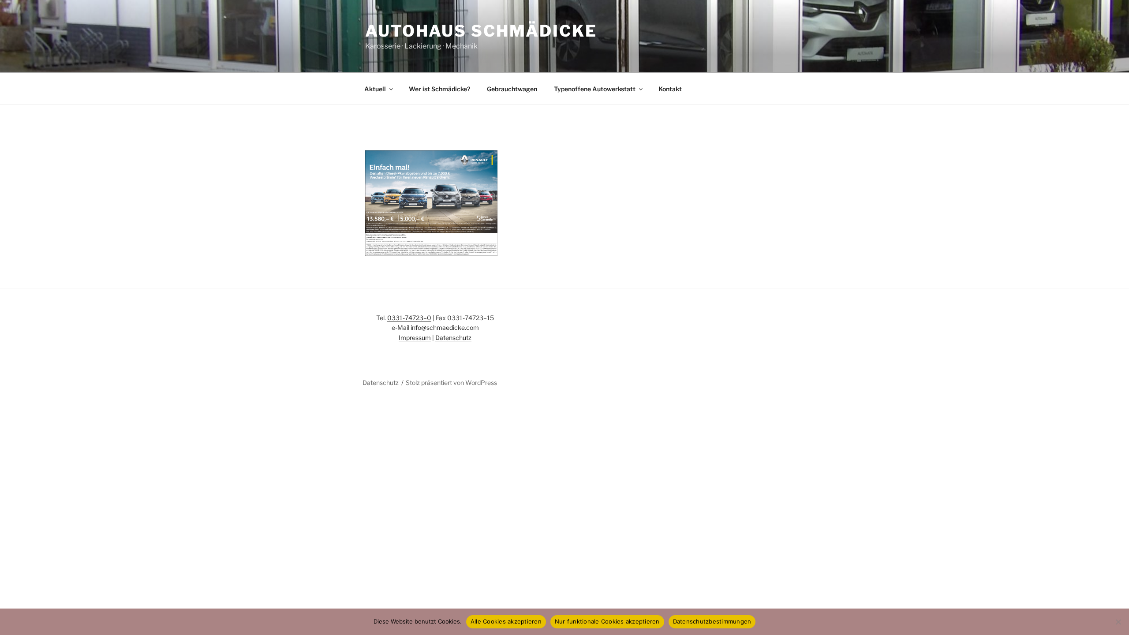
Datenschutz (453, 337)
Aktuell (375, 89)
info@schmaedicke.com (445, 327)
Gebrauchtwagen (512, 89)
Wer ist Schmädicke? (439, 89)
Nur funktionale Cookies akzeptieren (607, 621)
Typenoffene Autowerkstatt (595, 89)
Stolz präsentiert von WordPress (451, 382)
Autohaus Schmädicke (481, 31)
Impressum (415, 337)
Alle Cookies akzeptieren (506, 621)
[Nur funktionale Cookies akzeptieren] (1118, 621)
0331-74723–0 (409, 317)
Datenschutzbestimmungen (712, 621)
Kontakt (670, 89)
